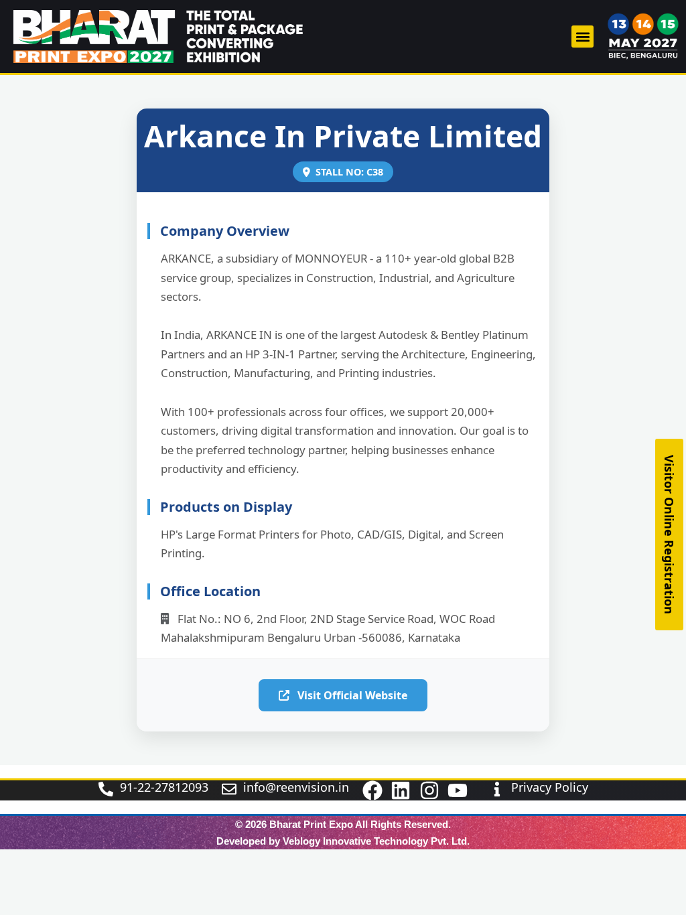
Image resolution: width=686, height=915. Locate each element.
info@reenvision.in (296, 787)
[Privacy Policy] (497, 789)
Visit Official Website (351, 695)
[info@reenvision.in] (229, 789)
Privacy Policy (549, 787)
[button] (582, 36)
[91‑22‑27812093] (105, 789)
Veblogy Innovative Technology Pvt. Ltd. (376, 841)
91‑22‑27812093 (164, 787)
